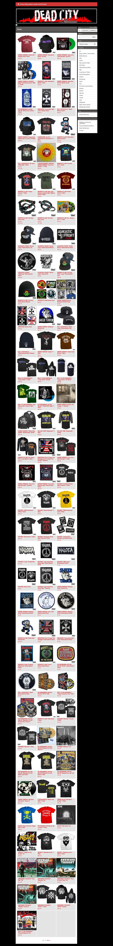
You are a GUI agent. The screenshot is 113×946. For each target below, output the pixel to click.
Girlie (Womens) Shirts (84, 67)
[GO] (94, 37)
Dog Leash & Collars (84, 62)
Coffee (81, 60)
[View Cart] (85, 30)
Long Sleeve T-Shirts (84, 72)
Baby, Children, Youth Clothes (87, 53)
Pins (80, 83)
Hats (80, 69)
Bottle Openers (83, 55)
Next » (48, 940)
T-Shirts (81, 97)
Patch (80, 81)
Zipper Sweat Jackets (84, 104)
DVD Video (82, 65)
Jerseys (81, 76)
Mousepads (82, 79)
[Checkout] (93, 30)
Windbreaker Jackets (84, 107)
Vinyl (80, 100)
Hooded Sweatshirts (84, 74)
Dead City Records (84, 128)
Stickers (81, 90)
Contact (81, 130)
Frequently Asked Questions (86, 125)
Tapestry (81, 93)
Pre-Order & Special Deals (86, 86)
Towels (81, 95)
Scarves (81, 88)
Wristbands (82, 102)
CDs (80, 58)
